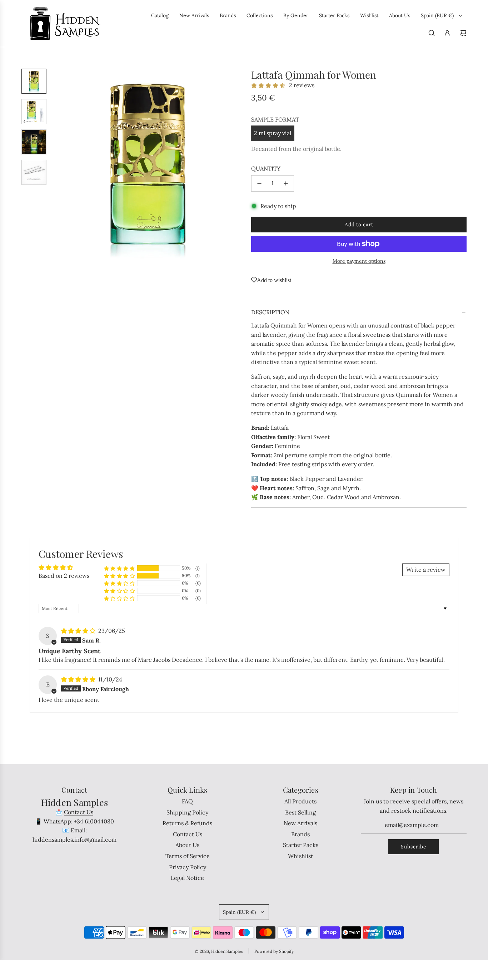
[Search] (431, 33)
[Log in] (447, 33)
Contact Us (78, 812)
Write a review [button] (425, 569)
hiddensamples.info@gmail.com (74, 839)
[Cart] (463, 33)
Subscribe (413, 846)
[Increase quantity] (286, 183)
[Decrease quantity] (259, 183)
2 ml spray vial (272, 133)
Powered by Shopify (274, 951)
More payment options (359, 261)
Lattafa (280, 427)
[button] (57, 165)
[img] (79, 630)
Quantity (265, 168)
